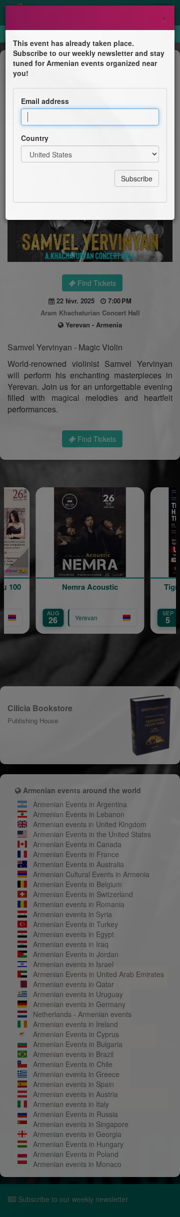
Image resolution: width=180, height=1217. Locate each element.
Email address (45, 101)
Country (34, 138)
